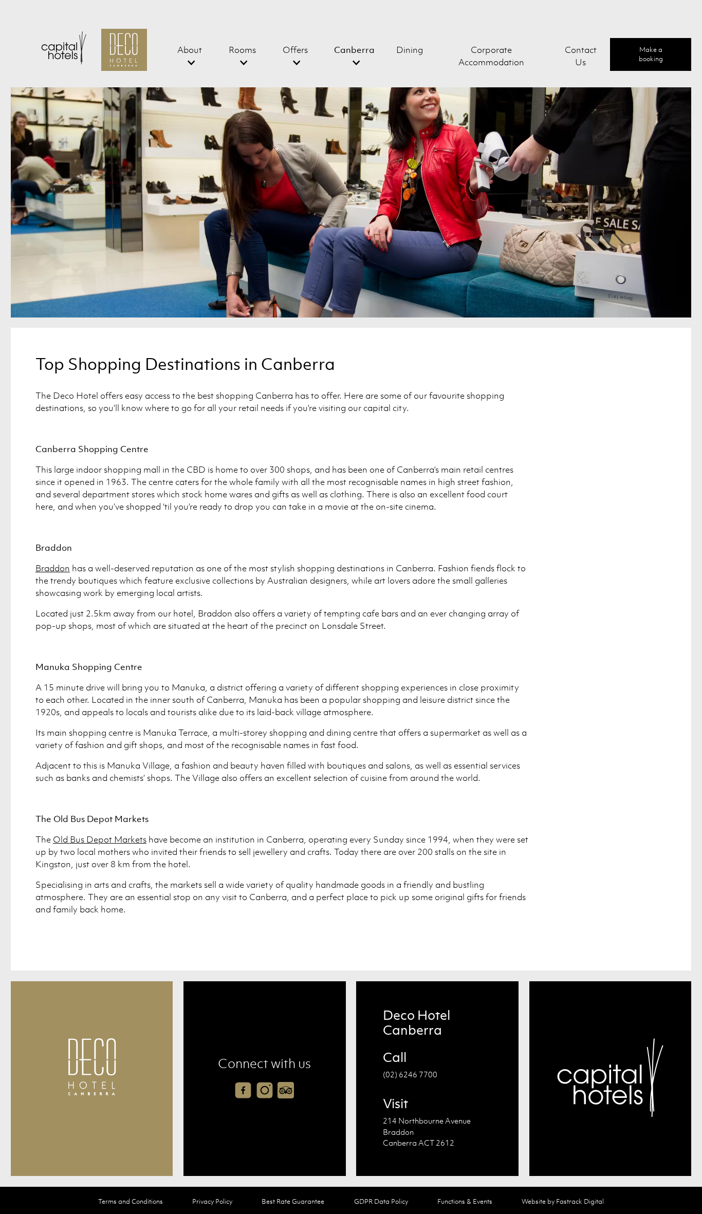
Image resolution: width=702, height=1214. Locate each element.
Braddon (52, 568)
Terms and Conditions (130, 1201)
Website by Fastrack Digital (563, 1201)
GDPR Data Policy (381, 1201)
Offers (295, 49)
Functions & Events (464, 1201)
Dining (409, 49)
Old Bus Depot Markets (99, 839)
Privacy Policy (212, 1201)
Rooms (242, 49)
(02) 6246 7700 (410, 1074)
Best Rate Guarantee (293, 1201)
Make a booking (651, 54)
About (189, 49)
